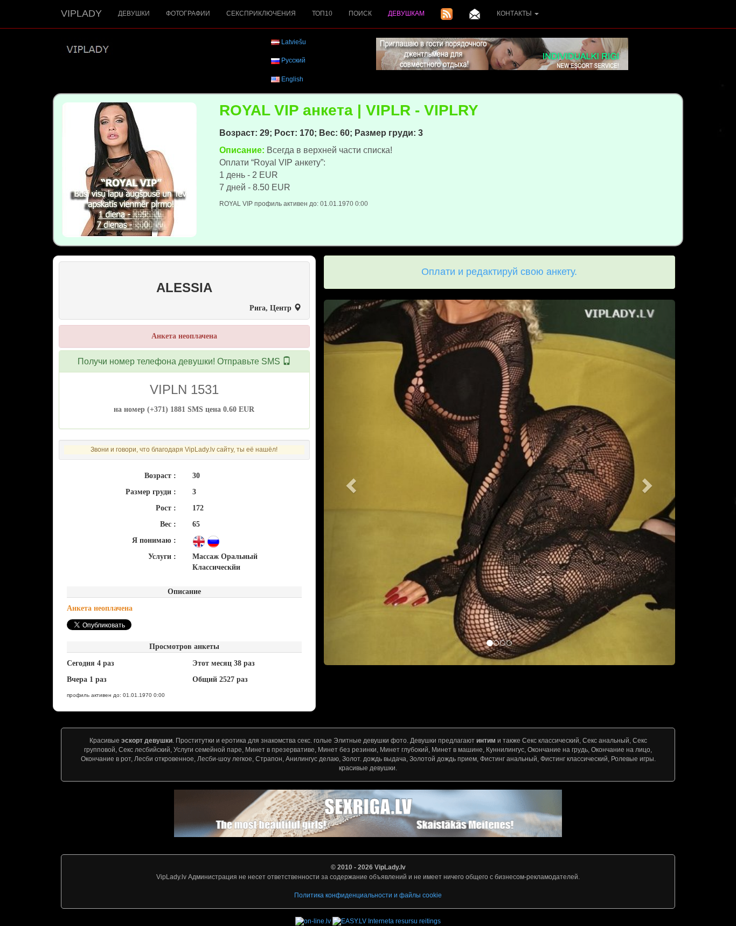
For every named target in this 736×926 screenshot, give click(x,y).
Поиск (360, 13)
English (292, 79)
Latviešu (293, 42)
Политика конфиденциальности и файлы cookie (368, 895)
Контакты (515, 13)
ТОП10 (322, 13)
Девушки (134, 13)
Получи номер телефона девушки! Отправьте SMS (180, 361)
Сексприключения (261, 13)
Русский (293, 60)
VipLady (81, 13)
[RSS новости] (447, 14)
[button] (350, 483)
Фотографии (188, 13)
